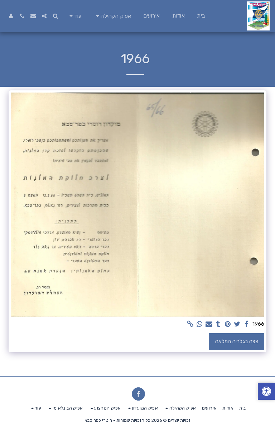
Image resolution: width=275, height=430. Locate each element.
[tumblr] (218, 324)
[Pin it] (227, 324)
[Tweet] (237, 324)
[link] (190, 324)
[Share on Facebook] (246, 324)
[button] (112, 16)
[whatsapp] (199, 324)
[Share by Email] (209, 324)
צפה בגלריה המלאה (236, 341)
